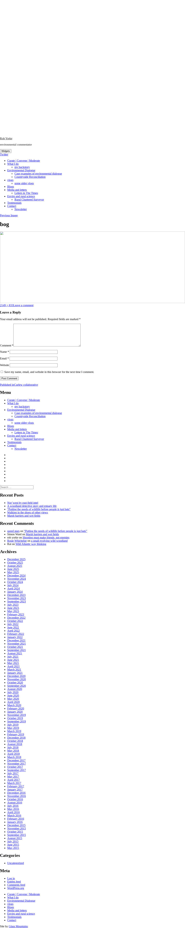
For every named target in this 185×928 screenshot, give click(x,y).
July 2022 (12, 624)
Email (4, 358)
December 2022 (16, 617)
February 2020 (15, 708)
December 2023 (16, 595)
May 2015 (13, 847)
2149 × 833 (6, 305)
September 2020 (16, 685)
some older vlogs (24, 183)
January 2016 (15, 822)
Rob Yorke (6, 138)
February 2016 (15, 818)
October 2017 (15, 766)
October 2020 (15, 682)
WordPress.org (15, 888)
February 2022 (15, 633)
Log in (11, 878)
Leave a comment (23, 305)
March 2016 (14, 815)
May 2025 (13, 572)
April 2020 (13, 702)
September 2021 (16, 650)
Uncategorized (15, 863)
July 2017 (12, 773)
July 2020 (12, 692)
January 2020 (15, 711)
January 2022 (15, 637)
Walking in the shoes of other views (27, 512)
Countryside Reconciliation (30, 176)
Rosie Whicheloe (17, 540)
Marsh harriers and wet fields (23, 515)
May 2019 (13, 727)
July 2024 (12, 585)
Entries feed (14, 881)
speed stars (13, 531)
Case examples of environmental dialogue (38, 173)
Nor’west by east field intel (22, 502)
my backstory (22, 167)
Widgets (5, 151)
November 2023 (16, 598)
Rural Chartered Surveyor (29, 199)
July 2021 (12, 656)
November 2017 (16, 763)
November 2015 (16, 828)
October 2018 (15, 740)
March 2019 (14, 731)
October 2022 (15, 620)
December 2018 (16, 737)
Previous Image (9, 215)
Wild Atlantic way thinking (31, 544)
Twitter (4, 154)
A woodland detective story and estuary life (32, 506)
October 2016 (15, 799)
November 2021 (16, 643)
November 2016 (16, 796)
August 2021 (14, 653)
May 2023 (13, 611)
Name (4, 351)
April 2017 (13, 779)
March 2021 (14, 669)
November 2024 (16, 578)
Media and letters (17, 189)
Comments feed (16, 884)
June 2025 (13, 569)
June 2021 (13, 659)
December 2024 (16, 575)
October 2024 (15, 582)
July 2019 (12, 724)
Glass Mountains (18, 926)
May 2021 (13, 663)
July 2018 (12, 747)
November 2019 (16, 714)
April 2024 (13, 588)
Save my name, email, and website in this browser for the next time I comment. (49, 371)
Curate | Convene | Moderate (23, 160)
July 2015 (12, 841)
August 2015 (14, 838)
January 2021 (15, 672)
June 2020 (13, 695)
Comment (6, 345)
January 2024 (15, 591)
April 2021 (13, 666)
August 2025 (14, 565)
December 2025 (16, 559)
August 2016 (14, 802)
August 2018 (14, 744)
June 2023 (13, 607)
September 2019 (16, 721)
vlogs (10, 180)
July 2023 (12, 604)
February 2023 (15, 614)
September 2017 (16, 770)
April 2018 (13, 753)
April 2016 (13, 812)
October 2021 (15, 646)
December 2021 (16, 640)
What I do (13, 163)
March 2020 (14, 705)
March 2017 (14, 783)
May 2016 (13, 809)
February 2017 (15, 786)
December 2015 (16, 825)
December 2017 (16, 760)
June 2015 (13, 844)
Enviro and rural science (21, 196)
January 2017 (15, 789)
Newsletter (20, 209)
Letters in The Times (26, 193)
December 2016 (16, 792)
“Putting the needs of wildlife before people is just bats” (38, 509)
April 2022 (13, 630)
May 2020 (13, 698)
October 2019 (15, 718)
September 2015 (16, 834)
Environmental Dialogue (21, 170)
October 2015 (15, 831)
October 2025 (15, 562)
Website (4, 365)
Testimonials (14, 202)
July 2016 (12, 805)
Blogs (10, 186)
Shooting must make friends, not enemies (46, 537)
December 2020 (16, 676)
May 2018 (13, 750)
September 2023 (16, 601)
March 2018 (14, 757)
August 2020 (14, 689)
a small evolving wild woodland (49, 540)
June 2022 (13, 627)
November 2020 (16, 679)
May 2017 (13, 776)
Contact (11, 206)
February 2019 (15, 734)
